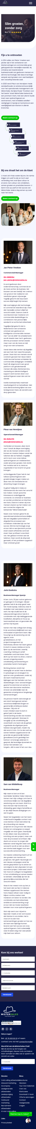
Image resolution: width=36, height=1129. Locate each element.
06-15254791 (9, 439)
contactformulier (26, 1042)
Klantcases (23, 1091)
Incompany (5, 1086)
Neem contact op (10, 118)
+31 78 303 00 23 (11, 1038)
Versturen (7, 994)
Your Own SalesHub (26, 1086)
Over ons (22, 1089)
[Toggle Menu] (30, 3)
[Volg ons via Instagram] (6, 1029)
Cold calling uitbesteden (10, 1080)
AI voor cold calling (8, 1111)
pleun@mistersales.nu (13, 442)
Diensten (22, 1083)
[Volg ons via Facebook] (10, 1029)
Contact (22, 1100)
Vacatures (23, 1080)
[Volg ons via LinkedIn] (2, 1029)
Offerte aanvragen (26, 1097)
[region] (16, 1118)
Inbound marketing (8, 1083)
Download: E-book (26, 1094)
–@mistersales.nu (15, 280)
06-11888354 (9, 277)
